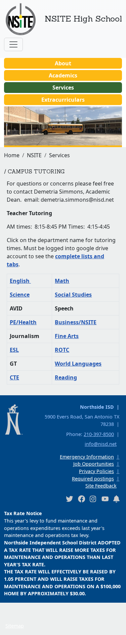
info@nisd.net (101, 444)
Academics (63, 75)
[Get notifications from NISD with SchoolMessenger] (116, 499)
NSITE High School (83, 18)
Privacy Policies (96, 471)
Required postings (93, 478)
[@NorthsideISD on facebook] (81, 499)
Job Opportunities (93, 464)
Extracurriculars (63, 99)
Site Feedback (101, 485)
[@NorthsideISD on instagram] (93, 499)
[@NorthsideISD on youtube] (104, 498)
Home (11, 155)
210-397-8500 (99, 434)
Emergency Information (87, 457)
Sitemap (14, 626)
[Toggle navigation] (13, 44)
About (63, 63)
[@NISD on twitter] (69, 499)
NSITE (34, 155)
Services (63, 87)
